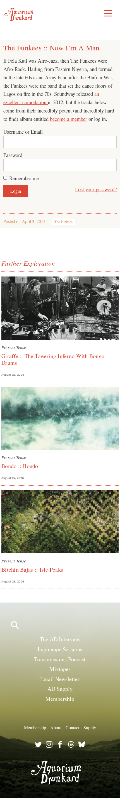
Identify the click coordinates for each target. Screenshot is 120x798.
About (55, 727)
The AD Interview (60, 639)
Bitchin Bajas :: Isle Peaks (32, 569)
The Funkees (63, 221)
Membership (59, 698)
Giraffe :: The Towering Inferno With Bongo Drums (52, 359)
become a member (68, 118)
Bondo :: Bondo (19, 466)
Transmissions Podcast (60, 659)
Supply (89, 727)
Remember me (24, 178)
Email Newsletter (60, 679)
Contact (72, 727)
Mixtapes (60, 669)
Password (12, 154)
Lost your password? (96, 189)
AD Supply (60, 688)
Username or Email (23, 131)
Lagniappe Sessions (60, 649)
